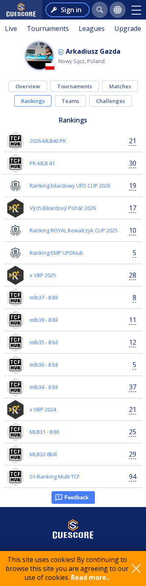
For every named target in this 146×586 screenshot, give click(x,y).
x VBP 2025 (43, 275)
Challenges (110, 101)
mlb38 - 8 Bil (44, 320)
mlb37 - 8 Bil (44, 297)
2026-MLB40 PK (48, 140)
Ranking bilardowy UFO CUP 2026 (70, 185)
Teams (70, 101)
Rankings (33, 101)
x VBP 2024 (43, 409)
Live (11, 28)
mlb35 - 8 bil (44, 342)
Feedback (76, 497)
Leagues (92, 28)
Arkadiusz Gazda (93, 51)
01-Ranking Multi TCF (54, 476)
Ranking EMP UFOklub (56, 252)
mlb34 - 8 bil (44, 387)
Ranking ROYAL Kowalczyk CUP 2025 (74, 230)
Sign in (71, 9)
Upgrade (127, 28)
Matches (120, 86)
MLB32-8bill (43, 454)
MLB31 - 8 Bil (44, 431)
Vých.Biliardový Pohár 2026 (63, 208)
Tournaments (48, 28)
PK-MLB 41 (42, 163)
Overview (27, 86)
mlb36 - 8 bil (44, 364)
